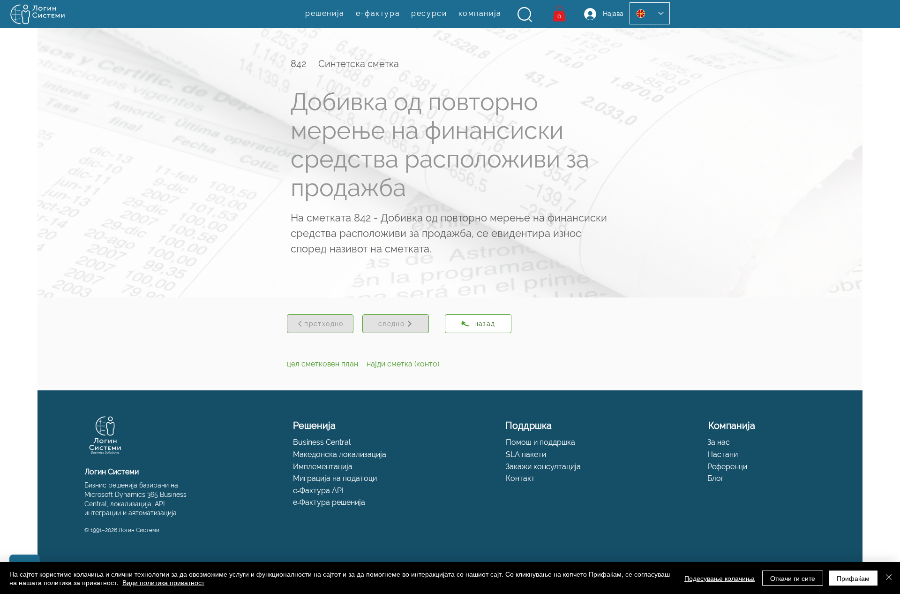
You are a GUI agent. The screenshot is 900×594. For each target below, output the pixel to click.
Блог (715, 478)
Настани (722, 454)
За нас (718, 442)
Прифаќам (853, 578)
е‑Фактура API (318, 490)
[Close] (888, 578)
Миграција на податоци (335, 478)
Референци (727, 466)
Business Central (322, 442)
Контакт (520, 478)
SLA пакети (526, 454)
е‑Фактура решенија (329, 502)
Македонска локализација (339, 454)
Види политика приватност (163, 582)
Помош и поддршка (540, 442)
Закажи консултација (543, 466)
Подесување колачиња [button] (719, 578)
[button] (525, 14)
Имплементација (322, 466)
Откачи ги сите (792, 578)
